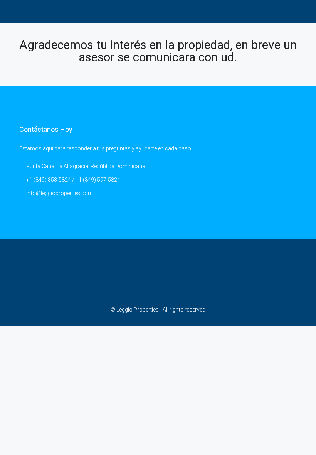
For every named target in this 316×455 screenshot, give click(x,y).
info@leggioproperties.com (59, 193)
